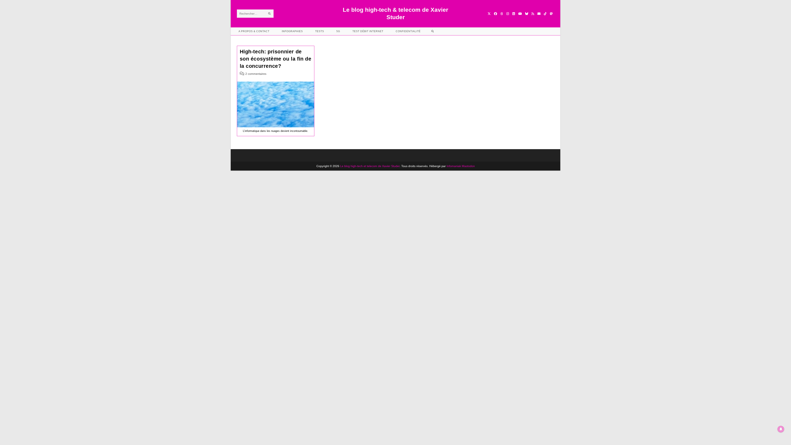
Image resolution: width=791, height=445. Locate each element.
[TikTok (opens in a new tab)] (545, 13)
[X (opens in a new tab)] (489, 13)
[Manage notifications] (781, 429)
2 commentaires (255, 73)
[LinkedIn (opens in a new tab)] (514, 13)
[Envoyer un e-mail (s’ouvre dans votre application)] (539, 13)
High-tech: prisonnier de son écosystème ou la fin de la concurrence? (275, 59)
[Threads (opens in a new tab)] (502, 13)
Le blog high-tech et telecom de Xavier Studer (370, 166)
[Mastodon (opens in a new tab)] (551, 13)
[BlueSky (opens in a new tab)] (526, 13)
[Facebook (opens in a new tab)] (495, 13)
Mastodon (468, 166)
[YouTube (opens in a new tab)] (520, 13)
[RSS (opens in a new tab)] (533, 13)
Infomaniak (454, 166)
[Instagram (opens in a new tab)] (508, 13)
